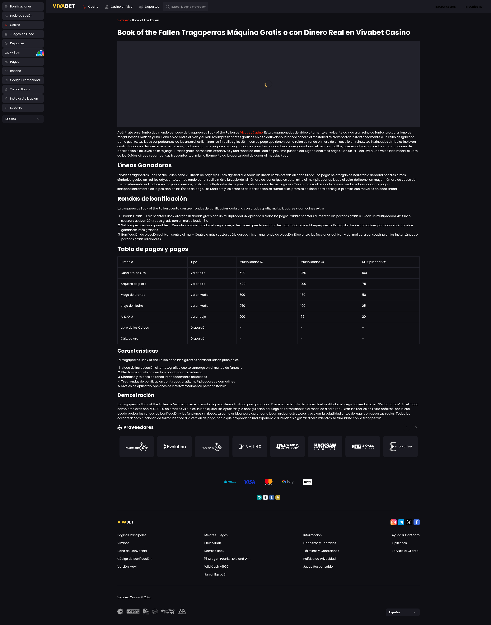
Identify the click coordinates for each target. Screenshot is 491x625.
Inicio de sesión (21, 15)
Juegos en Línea (22, 34)
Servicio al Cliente (405, 551)
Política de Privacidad (319, 559)
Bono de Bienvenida (132, 551)
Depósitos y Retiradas (319, 543)
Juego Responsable (318, 566)
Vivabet (123, 20)
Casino (15, 25)
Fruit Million (212, 543)
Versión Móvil (127, 566)
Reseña (15, 71)
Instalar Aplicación (24, 98)
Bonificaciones (21, 6)
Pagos (14, 61)
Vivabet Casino (251, 132)
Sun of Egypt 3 (215, 574)
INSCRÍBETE (473, 7)
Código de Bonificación (134, 559)
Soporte (16, 108)
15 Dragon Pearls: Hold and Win (227, 559)
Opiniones (399, 543)
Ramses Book (214, 551)
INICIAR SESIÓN (445, 7)
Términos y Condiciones (321, 551)
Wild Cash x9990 (216, 566)
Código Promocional (25, 80)
